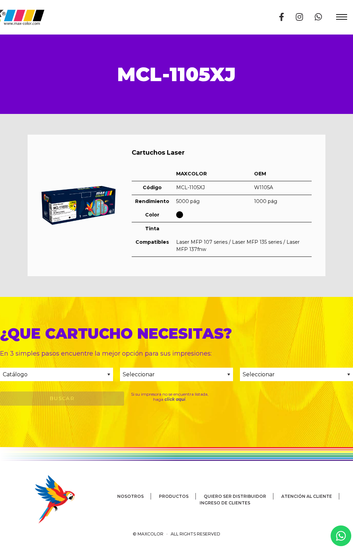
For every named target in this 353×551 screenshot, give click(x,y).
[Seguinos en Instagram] (299, 17)
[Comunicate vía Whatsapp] (318, 17)
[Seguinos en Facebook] (281, 17)
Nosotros (130, 496)
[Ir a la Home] (45, 499)
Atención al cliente (306, 496)
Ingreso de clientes (225, 502)
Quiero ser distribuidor (235, 496)
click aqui (174, 399)
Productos (174, 496)
